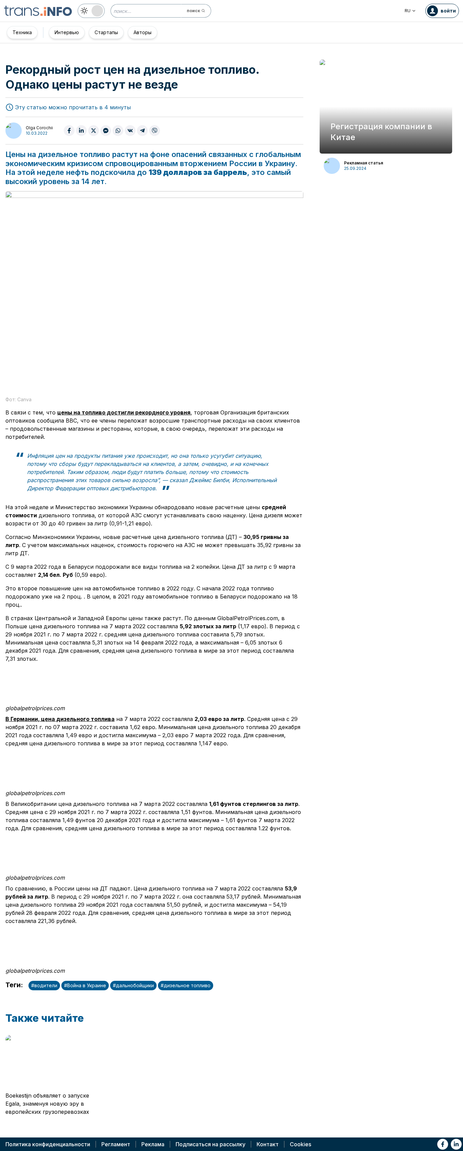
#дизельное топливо (185, 985)
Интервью (67, 32)
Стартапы (106, 32)
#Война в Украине (85, 985)
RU (407, 10)
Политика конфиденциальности (47, 1144)
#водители (44, 985)
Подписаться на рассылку (210, 1144)
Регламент (115, 1144)
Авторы (143, 32)
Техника (22, 32)
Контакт (268, 1144)
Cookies (300, 1144)
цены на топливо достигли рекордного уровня (123, 412)
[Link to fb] (442, 1144)
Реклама (152, 1144)
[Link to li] (456, 1144)
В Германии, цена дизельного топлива (60, 719)
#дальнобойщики (133, 985)
